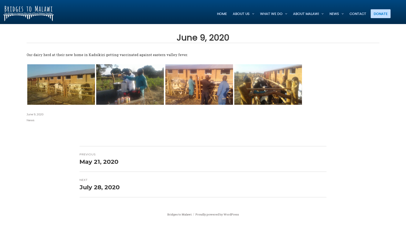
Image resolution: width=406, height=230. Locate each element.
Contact (358, 13)
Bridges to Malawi (179, 214)
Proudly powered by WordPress (217, 214)
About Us (241, 13)
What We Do (271, 13)
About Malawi (306, 13)
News (334, 13)
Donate (381, 13)
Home (222, 13)
